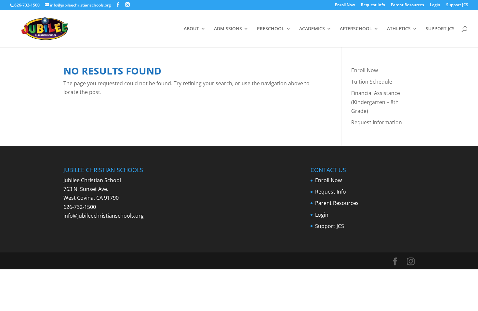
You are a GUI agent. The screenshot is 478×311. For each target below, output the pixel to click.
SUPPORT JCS (440, 29)
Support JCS (457, 5)
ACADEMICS (312, 29)
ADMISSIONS (228, 29)
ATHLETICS (399, 29)
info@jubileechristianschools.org (103, 215)
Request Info (373, 5)
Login (435, 5)
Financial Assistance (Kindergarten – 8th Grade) (375, 101)
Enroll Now (345, 5)
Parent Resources (407, 5)
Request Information (376, 122)
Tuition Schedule (371, 81)
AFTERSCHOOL (356, 29)
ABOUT (191, 29)
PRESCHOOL (270, 29)
